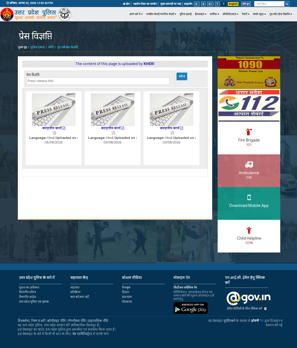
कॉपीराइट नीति (56, 321)
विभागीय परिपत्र (27, 292)
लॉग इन (246, 3)
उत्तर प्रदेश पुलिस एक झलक (34, 302)
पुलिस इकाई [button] (186, 14)
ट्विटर (125, 292)
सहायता (74, 287)
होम (127, 3)
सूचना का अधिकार (29, 287)
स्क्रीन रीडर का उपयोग (145, 3)
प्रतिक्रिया (75, 292)
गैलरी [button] (244, 14)
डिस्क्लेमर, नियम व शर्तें (31, 321)
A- (196, 3)
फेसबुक (126, 287)
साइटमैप (188, 3)
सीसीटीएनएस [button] (229, 14)
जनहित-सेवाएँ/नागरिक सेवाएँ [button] (160, 14)
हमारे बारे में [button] (135, 14)
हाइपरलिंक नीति (98, 321)
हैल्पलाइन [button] (199, 14)
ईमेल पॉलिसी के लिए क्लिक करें (244, 308)
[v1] (286, 4)
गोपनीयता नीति (77, 321)
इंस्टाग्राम (127, 297)
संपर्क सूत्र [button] (258, 14)
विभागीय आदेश (27, 297)
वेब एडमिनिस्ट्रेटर (82, 334)
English (233, 3)
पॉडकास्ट (127, 302)
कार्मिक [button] (213, 14)
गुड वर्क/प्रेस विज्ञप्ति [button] (279, 14)
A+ (210, 3)
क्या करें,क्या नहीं (79, 297)
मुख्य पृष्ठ (22, 47)
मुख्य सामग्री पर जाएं (170, 3)
